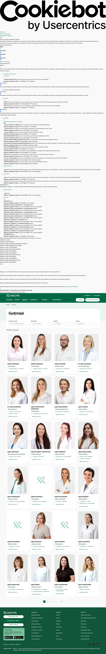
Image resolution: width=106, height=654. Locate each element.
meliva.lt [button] (6, 99)
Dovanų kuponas (85, 636)
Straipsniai (83, 624)
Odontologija (34, 621)
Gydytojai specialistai (37, 618)
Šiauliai (58, 624)
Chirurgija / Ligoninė (36, 630)
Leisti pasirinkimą (9, 292)
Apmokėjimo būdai (85, 630)
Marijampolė (59, 633)
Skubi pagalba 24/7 (36, 636)
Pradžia (8, 304)
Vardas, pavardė (13, 321)
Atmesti (2, 292)
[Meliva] (14, 612)
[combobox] (32, 323)
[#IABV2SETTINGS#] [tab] (6, 35)
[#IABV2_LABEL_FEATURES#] (8, 252)
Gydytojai (25, 299)
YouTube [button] (6, 119)
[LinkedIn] (97, 644)
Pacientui (83, 612)
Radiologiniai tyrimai (36, 627)
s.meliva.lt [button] (6, 174)
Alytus (57, 630)
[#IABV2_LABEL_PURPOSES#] (8, 247)
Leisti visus (22, 292)
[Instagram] (89, 644)
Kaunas (58, 618)
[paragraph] (53, 276)
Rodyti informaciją (5, 61)
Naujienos (83, 621)
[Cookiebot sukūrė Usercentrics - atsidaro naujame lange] (53, 15)
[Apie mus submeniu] (49, 300)
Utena (57, 636)
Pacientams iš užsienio (87, 633)
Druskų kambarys (35, 624)
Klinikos (17, 299)
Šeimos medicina (35, 615)
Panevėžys (59, 627)
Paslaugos (9, 299)
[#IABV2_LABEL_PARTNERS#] (8, 258)
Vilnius (57, 615)
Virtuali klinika (56, 299)
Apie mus (44, 299)
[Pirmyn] (64, 601)
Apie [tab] (1, 37)
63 (61, 601)
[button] (55, 76)
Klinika (78, 321)
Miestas (56, 321)
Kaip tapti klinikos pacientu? (88, 618)
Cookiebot (38, 238)
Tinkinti (16, 292)
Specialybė (34, 321)
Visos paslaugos (35, 639)
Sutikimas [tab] (2, 32)
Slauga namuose (85, 639)
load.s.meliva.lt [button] (8, 166)
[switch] (0, 52)
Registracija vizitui (86, 615)
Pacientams (33, 299)
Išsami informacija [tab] (5, 34)
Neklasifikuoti (4, 184)
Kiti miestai (59, 639)
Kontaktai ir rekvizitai (14, 644)
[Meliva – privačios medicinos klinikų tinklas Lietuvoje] (13, 295)
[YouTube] (101, 644)
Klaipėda (58, 621)
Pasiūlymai (83, 627)
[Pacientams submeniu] (38, 300)
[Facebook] (93, 644)
